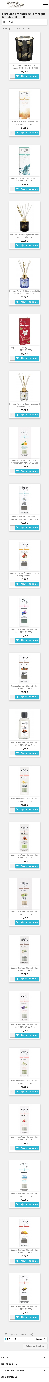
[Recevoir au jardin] (15, 4)
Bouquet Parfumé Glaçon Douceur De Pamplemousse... (24, 574)
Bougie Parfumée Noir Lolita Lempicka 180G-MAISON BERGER (24, 66)
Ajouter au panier (27, 76)
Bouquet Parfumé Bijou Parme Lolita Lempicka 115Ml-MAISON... (24, 292)
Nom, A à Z (24, 22)
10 (14, 1339)
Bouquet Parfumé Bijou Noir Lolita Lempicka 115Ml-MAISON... (24, 235)
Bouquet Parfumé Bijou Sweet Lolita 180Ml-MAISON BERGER (24, 348)
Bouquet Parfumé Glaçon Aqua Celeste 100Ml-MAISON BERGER (24, 517)
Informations (9, 1377)
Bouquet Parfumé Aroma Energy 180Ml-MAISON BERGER (24, 123)
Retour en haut (35, 1346)
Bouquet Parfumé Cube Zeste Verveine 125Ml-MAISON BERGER (24, 461)
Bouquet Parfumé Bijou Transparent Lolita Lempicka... (24, 405)
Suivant (41, 1339)
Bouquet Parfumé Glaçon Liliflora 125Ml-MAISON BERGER (24, 630)
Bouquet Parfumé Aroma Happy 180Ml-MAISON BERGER (24, 179)
